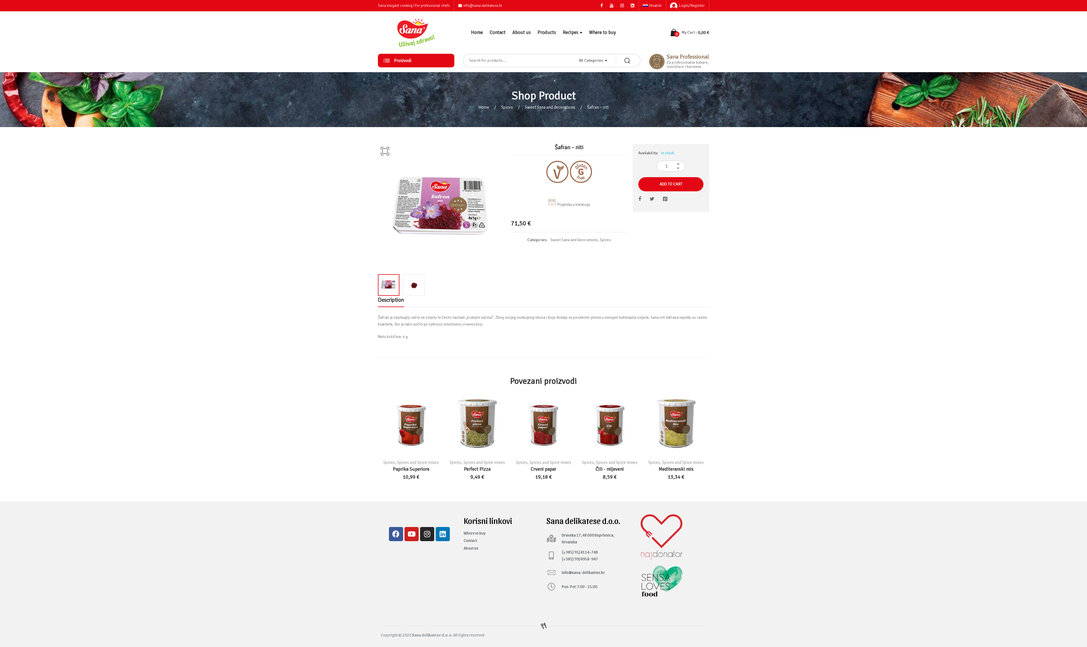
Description (391, 299)
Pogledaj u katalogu (573, 204)
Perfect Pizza (477, 469)
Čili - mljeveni (610, 469)
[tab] (391, 301)
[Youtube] (412, 534)
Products (547, 32)
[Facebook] (396, 534)
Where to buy (602, 32)
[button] (385, 151)
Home (477, 32)
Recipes (570, 32)
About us (521, 32)
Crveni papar (543, 469)
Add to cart (671, 184)
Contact (498, 32)
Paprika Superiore (411, 469)
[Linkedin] (443, 534)
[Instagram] (427, 534)
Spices (507, 107)
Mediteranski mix (676, 469)
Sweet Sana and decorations (550, 107)
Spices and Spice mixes (418, 462)
